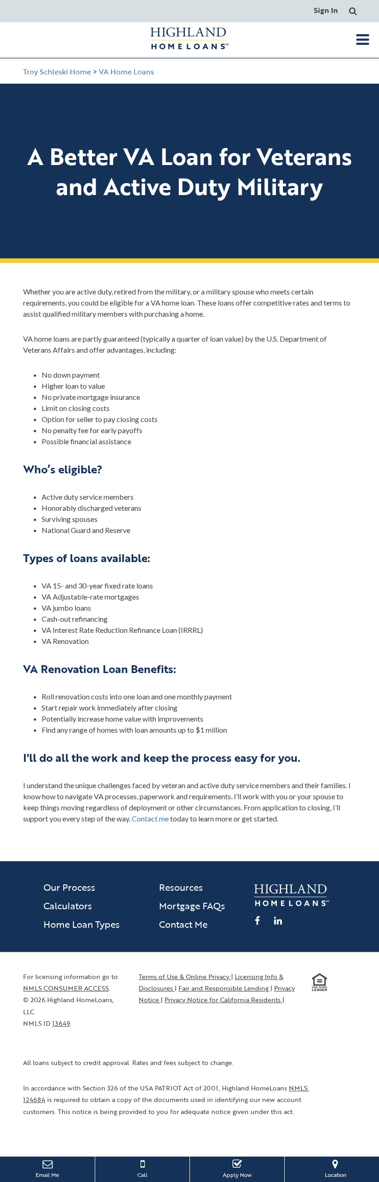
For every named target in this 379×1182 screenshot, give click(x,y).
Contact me (150, 818)
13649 (61, 1023)
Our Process (69, 887)
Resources (181, 887)
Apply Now (245, 1174)
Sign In (326, 10)
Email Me (47, 1174)
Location (343, 1174)
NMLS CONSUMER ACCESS (66, 988)
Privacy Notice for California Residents (223, 999)
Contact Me (183, 924)
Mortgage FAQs (192, 906)
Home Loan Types (81, 924)
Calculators (67, 906)
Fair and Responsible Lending (224, 988)
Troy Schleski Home (57, 71)
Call (142, 1174)
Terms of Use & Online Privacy (185, 976)
